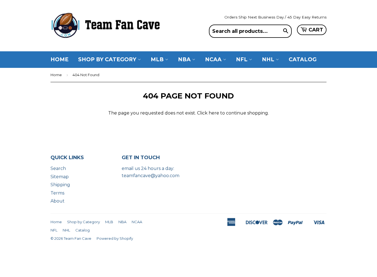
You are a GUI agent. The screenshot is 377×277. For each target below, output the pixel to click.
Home (59, 59)
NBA (185, 59)
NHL (269, 59)
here (214, 113)
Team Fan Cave (77, 238)
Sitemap (60, 176)
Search (58, 168)
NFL (242, 59)
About (58, 201)
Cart (316, 30)
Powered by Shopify (115, 238)
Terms (57, 193)
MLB (158, 59)
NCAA (214, 59)
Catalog (303, 59)
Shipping (60, 184)
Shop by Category (108, 59)
